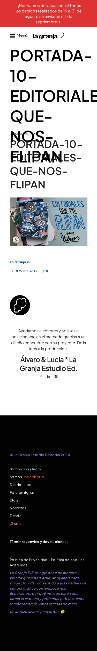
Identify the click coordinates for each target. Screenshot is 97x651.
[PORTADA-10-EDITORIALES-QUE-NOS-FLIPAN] (48, 305)
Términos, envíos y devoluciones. (39, 542)
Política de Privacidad (29, 560)
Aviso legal (19, 565)
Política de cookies (68, 560)
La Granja (18, 262)
